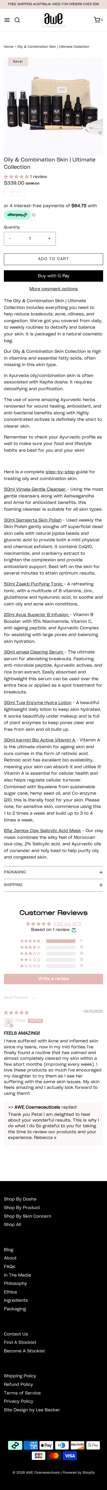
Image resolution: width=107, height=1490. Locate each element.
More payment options (53, 289)
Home (8, 46)
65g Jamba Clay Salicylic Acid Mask (42, 831)
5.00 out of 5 (67, 924)
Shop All (12, 1225)
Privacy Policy (18, 1402)
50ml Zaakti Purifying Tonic (34, 584)
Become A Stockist (24, 1351)
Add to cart (53, 259)
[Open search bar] (19, 20)
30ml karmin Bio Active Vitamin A (40, 740)
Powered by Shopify (79, 1472)
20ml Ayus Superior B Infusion (37, 615)
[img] (16, 1013)
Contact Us (16, 1334)
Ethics (10, 1292)
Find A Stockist (20, 1343)
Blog (8, 1250)
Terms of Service (22, 1393)
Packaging (15, 1309)
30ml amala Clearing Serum (34, 652)
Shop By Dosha (20, 1199)
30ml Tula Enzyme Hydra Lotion (37, 703)
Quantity (12, 227)
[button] (53, 107)
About (10, 1258)
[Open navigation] (7, 20)
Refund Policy (18, 1385)
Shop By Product (22, 1208)
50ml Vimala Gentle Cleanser (35, 489)
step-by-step (60, 472)
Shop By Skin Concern (27, 1216)
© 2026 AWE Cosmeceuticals (36, 1472)
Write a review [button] (53, 979)
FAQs (9, 1267)
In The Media (17, 1275)
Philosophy (15, 1284)
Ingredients (16, 1301)
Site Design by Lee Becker (32, 1410)
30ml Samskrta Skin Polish (33, 520)
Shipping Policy (20, 1376)
